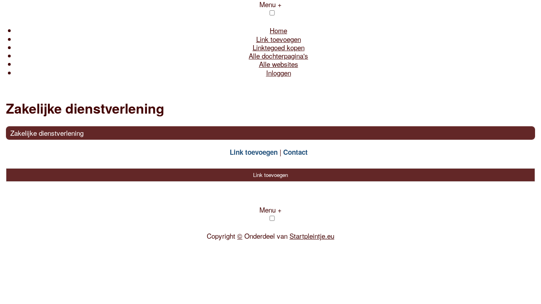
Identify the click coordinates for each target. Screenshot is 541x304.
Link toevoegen (278, 39)
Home (278, 30)
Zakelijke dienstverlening (47, 133)
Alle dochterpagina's (278, 56)
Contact (295, 152)
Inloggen (278, 73)
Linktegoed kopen (279, 47)
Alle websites (278, 64)
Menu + (270, 210)
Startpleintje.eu (312, 236)
